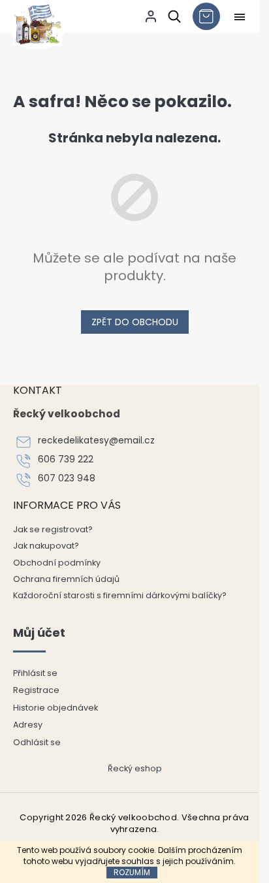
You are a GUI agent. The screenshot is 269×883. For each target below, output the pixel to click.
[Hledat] (172, 16)
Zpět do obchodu (134, 322)
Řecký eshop (135, 768)
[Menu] (239, 17)
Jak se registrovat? (53, 529)
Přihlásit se (35, 673)
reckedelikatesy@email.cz (96, 440)
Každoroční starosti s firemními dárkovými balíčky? (120, 595)
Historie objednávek (55, 707)
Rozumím (132, 872)
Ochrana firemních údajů (66, 579)
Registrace (36, 690)
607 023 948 (66, 478)
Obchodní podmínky (57, 562)
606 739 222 (65, 459)
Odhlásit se (37, 742)
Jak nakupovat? (46, 545)
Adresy (27, 724)
